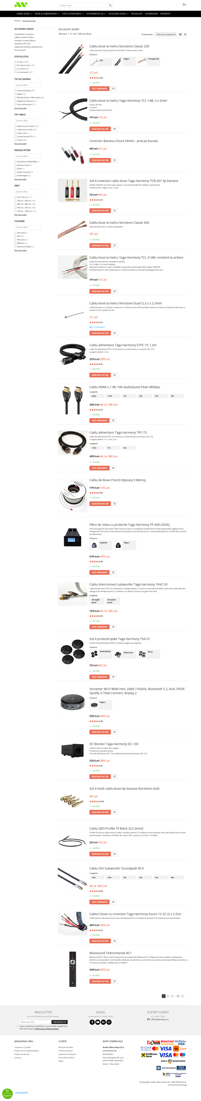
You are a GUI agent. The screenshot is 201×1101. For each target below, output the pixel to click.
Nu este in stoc (23, 65)
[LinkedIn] (103, 1022)
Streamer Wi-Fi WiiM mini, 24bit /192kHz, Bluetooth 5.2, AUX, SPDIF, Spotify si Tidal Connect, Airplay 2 (137, 691)
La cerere (21, 68)
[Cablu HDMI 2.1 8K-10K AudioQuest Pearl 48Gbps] (72, 399)
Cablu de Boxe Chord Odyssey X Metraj (117, 480)
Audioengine (22, 175)
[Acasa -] (29, 5)
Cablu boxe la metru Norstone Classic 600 (119, 222)
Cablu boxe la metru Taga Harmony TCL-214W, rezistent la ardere (136, 257)
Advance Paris (23, 165)
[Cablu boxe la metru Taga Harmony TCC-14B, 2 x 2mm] (72, 110)
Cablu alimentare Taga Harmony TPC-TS (118, 432)
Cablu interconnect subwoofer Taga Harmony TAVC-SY (128, 584)
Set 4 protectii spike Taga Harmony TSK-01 (119, 639)
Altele (19, 94)
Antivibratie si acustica (24, 34)
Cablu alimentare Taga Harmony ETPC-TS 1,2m (122, 345)
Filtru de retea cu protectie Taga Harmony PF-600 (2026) (129, 525)
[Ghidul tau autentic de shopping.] (21, 1093)
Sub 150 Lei (22, 197)
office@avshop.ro (159, 1019)
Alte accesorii (20, 50)
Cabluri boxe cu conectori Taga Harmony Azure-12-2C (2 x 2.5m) (135, 914)
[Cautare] (110, 5)
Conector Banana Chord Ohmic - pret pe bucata (123, 141)
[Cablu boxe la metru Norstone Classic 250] (72, 59)
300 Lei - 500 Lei (24, 204)
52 (178, 996)
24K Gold (21, 232)
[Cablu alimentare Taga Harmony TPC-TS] (72, 442)
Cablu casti (21, 133)
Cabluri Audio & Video (23, 37)
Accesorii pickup (24, 90)
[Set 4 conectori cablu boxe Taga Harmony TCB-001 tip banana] (72, 190)
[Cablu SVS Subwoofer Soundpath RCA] (72, 878)
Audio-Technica (23, 172)
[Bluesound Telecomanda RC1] (72, 969)
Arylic (19, 168)
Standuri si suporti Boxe (24, 40)
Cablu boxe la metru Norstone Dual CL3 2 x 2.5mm (125, 303)
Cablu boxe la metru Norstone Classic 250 (119, 46)
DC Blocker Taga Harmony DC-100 (113, 744)
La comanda (22, 72)
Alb (18, 236)
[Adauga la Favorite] (113, 88)
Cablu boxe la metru (26, 126)
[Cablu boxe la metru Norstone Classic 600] (72, 230)
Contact (17, 1057)
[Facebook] (92, 1022)
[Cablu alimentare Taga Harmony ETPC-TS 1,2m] (72, 354)
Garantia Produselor (67, 1054)
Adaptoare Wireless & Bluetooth (28, 46)
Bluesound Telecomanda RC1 (110, 953)
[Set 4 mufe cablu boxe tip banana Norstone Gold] (72, 801)
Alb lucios (21, 239)
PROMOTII (165, 13)
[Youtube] (97, 1022)
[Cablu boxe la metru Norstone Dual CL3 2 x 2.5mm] (72, 316)
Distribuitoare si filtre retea (28, 97)
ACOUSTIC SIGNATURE (27, 161)
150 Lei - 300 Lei (24, 200)
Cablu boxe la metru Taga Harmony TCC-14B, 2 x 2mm (128, 100)
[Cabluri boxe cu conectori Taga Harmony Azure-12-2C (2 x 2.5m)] (72, 923)
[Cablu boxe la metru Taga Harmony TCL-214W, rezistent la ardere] (72, 267)
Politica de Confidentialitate (47, 1028)
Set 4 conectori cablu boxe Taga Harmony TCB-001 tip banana (133, 181)
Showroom (151, 13)
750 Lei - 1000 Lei (24, 211)
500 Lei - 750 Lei (24, 207)
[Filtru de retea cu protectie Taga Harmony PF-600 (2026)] (72, 537)
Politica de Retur (66, 1050)
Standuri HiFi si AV (22, 43)
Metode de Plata (66, 1047)
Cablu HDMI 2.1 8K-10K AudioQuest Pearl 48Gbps (124, 387)
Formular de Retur (67, 1057)
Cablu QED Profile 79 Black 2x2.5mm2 (116, 828)
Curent (20, 140)
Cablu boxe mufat (25, 129)
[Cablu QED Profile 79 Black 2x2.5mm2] (72, 841)
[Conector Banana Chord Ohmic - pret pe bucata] (72, 153)
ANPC (61, 1061)
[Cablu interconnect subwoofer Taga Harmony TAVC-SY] (72, 594)
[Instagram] (109, 1022)
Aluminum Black (24, 246)
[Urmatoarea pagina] (182, 996)
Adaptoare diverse (25, 101)
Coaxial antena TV (25, 136)
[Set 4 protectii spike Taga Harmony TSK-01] (72, 652)
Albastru (20, 243)
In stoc (20, 61)
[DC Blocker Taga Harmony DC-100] (72, 751)
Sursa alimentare (24, 104)
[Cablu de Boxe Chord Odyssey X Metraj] (72, 495)
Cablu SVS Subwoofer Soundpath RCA (116, 868)
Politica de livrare (21, 1054)
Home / (18, 20)
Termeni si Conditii (22, 1047)
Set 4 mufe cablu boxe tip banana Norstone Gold (124, 788)
